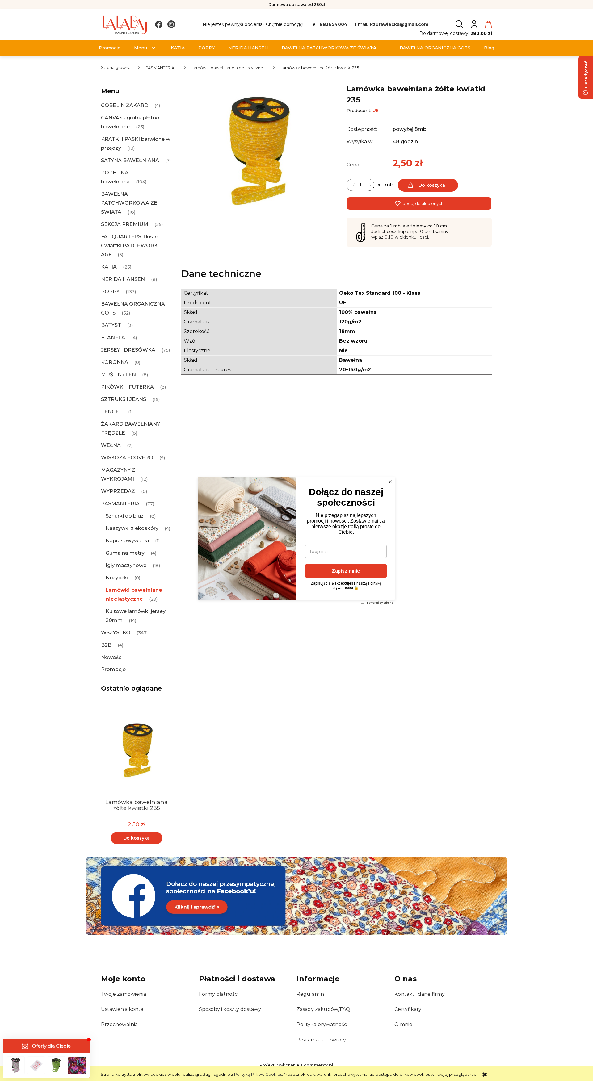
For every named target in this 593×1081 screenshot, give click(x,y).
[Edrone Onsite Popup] (296, 540)
